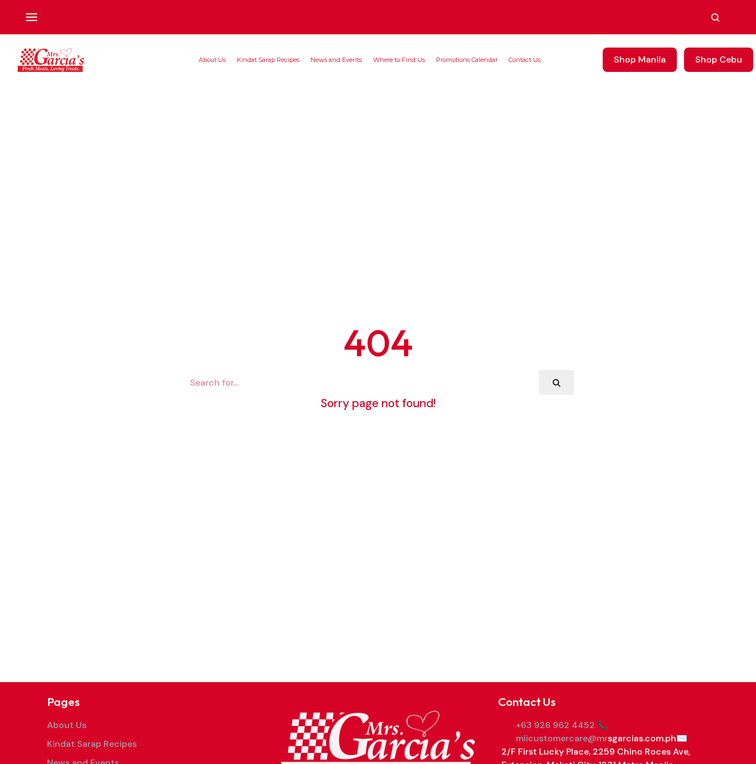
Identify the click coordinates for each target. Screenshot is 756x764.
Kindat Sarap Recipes (268, 60)
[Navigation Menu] (31, 17)
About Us (212, 60)
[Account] (733, 17)
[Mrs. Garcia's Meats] (51, 60)
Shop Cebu (718, 59)
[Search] (556, 382)
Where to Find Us (399, 60)
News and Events (336, 60)
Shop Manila (640, 59)
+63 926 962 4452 (555, 725)
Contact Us (525, 60)
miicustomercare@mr (562, 738)
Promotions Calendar (467, 60)
